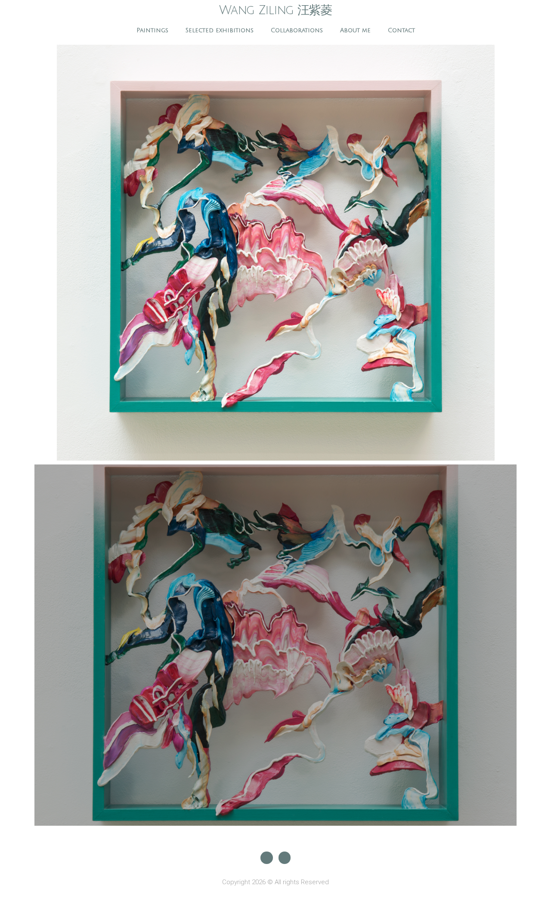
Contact (401, 30)
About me (355, 30)
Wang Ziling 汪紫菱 (275, 10)
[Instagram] (266, 858)
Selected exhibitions (220, 30)
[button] (42, 253)
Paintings (152, 30)
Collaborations (297, 30)
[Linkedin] (285, 858)
